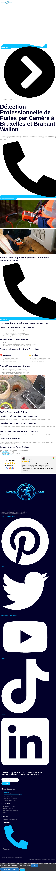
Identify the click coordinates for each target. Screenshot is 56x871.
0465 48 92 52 (5, 452)
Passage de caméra (7, 454)
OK (34, 865)
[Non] (22, 869)
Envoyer (6, 783)
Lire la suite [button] (25, 470)
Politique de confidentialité (9, 869)
